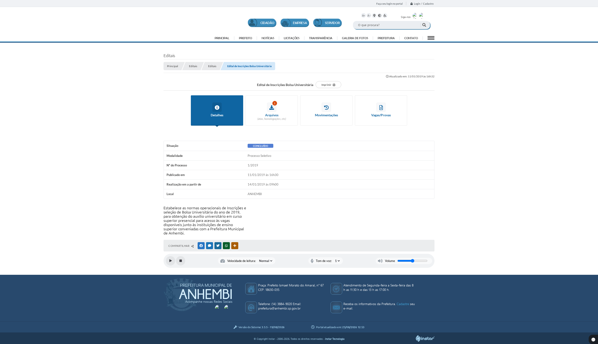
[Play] (170, 260)
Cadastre (403, 304)
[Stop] (180, 260)
